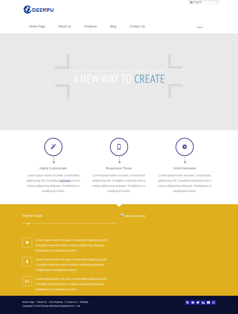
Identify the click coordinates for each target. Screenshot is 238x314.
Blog (113, 26)
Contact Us (137, 26)
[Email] (192, 302)
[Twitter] (198, 302)
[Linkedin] (203, 302)
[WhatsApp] (213, 302)
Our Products (56, 302)
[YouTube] (208, 302)
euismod (64, 180)
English (197, 2)
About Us (64, 26)
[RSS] (187, 302)
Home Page (37, 26)
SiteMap (84, 302)
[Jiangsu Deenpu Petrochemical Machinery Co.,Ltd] (38, 14)
